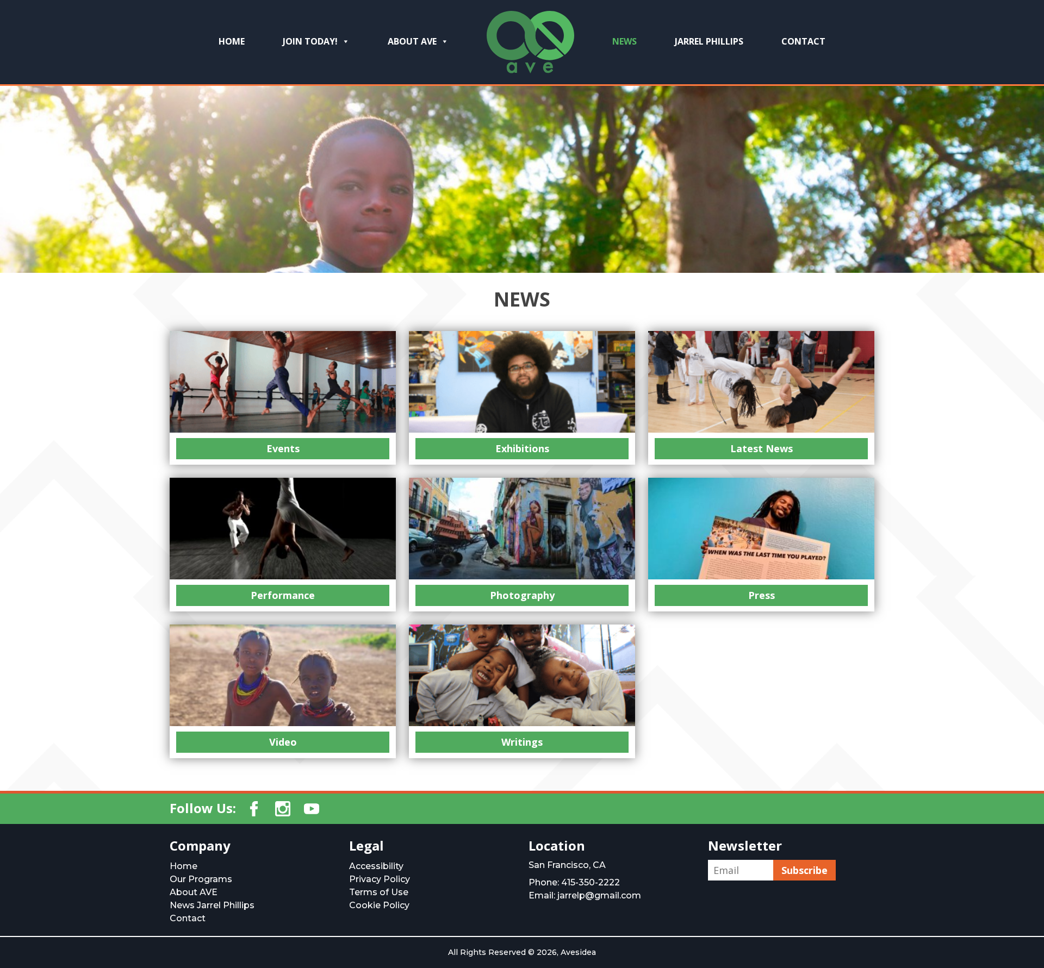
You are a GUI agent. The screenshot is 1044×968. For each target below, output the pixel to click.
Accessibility (376, 866)
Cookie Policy (379, 905)
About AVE (412, 41)
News (624, 41)
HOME (232, 41)
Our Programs (201, 879)
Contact (803, 41)
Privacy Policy (379, 879)
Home (183, 866)
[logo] (530, 46)
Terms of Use (378, 892)
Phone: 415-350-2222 (574, 882)
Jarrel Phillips (709, 41)
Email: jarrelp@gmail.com (585, 895)
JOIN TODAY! (310, 41)
